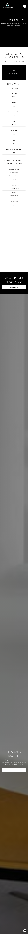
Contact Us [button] (14, 770)
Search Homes (14, 287)
